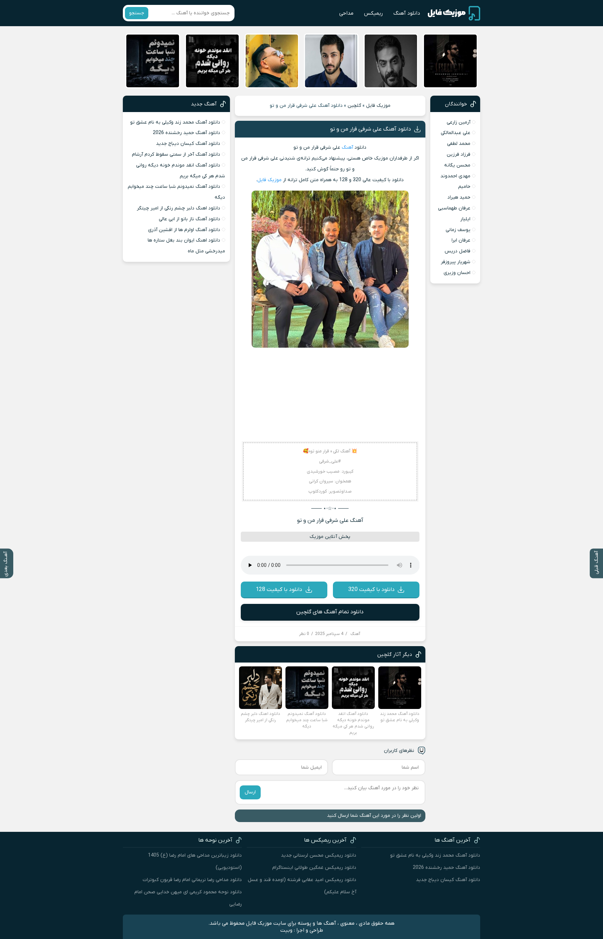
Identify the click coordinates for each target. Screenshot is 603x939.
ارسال (250, 792)
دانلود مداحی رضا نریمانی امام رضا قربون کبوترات (192, 880)
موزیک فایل (378, 105)
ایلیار (465, 219)
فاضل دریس (457, 251)
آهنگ (347, 147)
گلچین (354, 105)
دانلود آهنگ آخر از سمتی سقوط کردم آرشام (176, 154)
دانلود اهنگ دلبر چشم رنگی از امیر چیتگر (178, 208)
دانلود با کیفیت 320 (371, 589)
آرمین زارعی (458, 122)
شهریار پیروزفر (455, 262)
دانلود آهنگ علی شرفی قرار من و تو (370, 129)
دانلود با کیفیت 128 (279, 589)
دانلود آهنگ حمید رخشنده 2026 (186, 133)
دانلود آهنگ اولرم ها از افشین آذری (184, 230)
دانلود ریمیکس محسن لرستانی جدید (318, 855)
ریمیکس (373, 13)
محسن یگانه (457, 165)
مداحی (346, 13)
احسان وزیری (457, 272)
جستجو (136, 13)
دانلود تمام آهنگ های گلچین (330, 611)
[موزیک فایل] (454, 13)
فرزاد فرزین (458, 154)
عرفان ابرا (461, 240)
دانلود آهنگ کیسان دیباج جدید (188, 143)
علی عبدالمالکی (455, 133)
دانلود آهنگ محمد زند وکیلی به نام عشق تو (175, 122)
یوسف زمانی (458, 230)
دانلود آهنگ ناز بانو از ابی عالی (189, 219)
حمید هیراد (458, 197)
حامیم (464, 186)
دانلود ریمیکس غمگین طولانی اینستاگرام (314, 867)
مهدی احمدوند (455, 176)
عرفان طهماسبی (454, 208)
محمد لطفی (458, 143)
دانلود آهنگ (406, 13)
